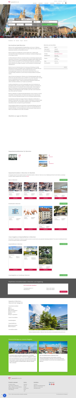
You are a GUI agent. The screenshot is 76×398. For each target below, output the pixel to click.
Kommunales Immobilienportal (13, 385)
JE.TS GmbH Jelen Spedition (30, 285)
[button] (4, 395)
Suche (27, 176)
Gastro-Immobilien (13, 317)
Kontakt (25, 386)
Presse (25, 389)
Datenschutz (60, 1)
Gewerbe (40, 3)
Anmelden (55, 1)
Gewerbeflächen (12, 323)
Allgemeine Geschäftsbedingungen (39, 385)
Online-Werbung (11, 389)
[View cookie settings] (2, 394)
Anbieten (58, 3)
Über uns (25, 385)
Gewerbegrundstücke (13, 325)
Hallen (10, 313)
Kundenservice (26, 388)
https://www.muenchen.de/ (58, 53)
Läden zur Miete (12, 311)
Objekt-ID (25, 19)
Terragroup (65, 394)
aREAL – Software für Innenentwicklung (15, 386)
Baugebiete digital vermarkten (13, 388)
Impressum (65, 1)
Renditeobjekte (12, 320)
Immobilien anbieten (12, 384)
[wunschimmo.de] (14, 40)
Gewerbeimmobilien (13, 306)
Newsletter (25, 384)
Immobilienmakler (13, 329)
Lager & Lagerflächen (13, 314)
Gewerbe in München (15, 301)
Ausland (46, 3)
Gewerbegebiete (12, 326)
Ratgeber (52, 3)
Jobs (24, 390)
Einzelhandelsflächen (13, 310)
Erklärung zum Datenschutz (38, 386)
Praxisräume (11, 309)
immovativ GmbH (16, 394)
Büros (10, 308)
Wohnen (34, 3)
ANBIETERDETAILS (63, 291)
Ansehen (15, 198)
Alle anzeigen (63, 179)
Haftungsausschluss (37, 388)
